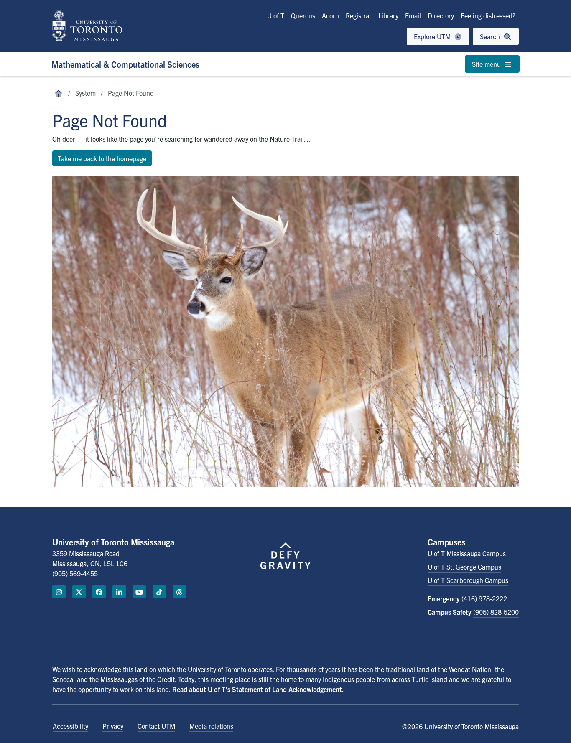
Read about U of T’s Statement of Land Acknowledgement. (258, 689)
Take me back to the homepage (102, 158)
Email (413, 15)
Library (388, 15)
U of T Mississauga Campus (467, 553)
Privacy (112, 726)
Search (491, 36)
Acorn (330, 15)
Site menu (487, 64)
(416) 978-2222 (484, 598)
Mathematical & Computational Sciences (125, 64)
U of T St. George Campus (464, 566)
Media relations (211, 726)
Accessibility (70, 726)
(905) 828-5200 (496, 612)
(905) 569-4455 (75, 573)
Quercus (303, 15)
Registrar (359, 15)
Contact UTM (156, 726)
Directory (441, 15)
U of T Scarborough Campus (468, 580)
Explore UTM (433, 36)
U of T (275, 15)
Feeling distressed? (488, 15)
